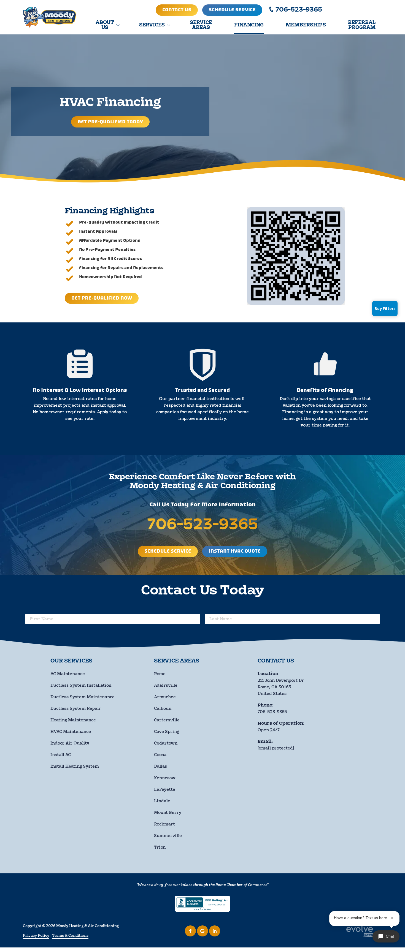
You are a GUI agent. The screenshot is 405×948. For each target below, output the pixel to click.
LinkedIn (214, 930)
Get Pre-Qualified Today (110, 122)
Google (202, 930)
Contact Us (176, 10)
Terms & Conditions (70, 936)
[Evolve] (360, 931)
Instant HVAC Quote (235, 551)
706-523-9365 (299, 10)
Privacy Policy (36, 936)
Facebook (190, 930)
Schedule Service (232, 10)
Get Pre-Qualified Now (101, 298)
